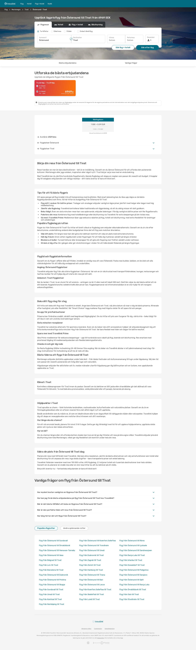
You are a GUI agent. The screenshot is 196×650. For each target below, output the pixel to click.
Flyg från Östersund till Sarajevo (133, 575)
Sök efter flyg (147, 47)
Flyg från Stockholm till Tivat (131, 599)
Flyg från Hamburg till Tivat (91, 570)
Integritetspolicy (110, 628)
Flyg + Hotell (39, 4)
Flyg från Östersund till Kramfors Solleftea (97, 541)
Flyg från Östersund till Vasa (51, 555)
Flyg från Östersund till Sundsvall (53, 541)
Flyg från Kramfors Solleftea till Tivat (95, 589)
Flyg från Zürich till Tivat (90, 565)
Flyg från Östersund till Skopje (52, 585)
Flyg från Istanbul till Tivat (130, 560)
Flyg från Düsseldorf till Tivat (132, 565)
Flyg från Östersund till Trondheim (94, 545)
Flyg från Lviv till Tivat (48, 565)
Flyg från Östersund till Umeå (91, 550)
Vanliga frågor (131, 63)
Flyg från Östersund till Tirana (92, 575)
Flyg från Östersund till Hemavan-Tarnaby (57, 550)
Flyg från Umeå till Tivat (49, 594)
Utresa (111, 38)
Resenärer (151, 37)
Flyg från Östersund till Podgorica (133, 570)
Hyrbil (50, 4)
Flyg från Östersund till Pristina (52, 580)
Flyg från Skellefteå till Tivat (91, 594)
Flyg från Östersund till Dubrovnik (53, 575)
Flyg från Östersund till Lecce (92, 585)
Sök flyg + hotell (123, 47)
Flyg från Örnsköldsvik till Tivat (132, 589)
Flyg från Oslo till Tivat (129, 594)
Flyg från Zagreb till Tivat (90, 560)
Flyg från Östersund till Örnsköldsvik (54, 545)
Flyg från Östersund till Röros (132, 541)
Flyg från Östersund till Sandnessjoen (135, 550)
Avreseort (43, 38)
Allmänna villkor (86, 628)
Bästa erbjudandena (67, 63)
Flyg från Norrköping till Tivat (51, 604)
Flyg (21, 4)
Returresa (131, 38)
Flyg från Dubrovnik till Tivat (91, 555)
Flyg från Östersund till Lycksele (133, 545)
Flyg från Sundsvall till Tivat (51, 589)
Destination (77, 38)
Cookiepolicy (98, 628)
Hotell (29, 4)
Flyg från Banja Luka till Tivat (132, 555)
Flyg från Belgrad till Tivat (50, 560)
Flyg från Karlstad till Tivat (50, 599)
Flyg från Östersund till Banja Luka (134, 585)
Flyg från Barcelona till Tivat (51, 570)
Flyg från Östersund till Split (131, 580)
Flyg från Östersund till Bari (91, 580)
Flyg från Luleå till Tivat (89, 599)
